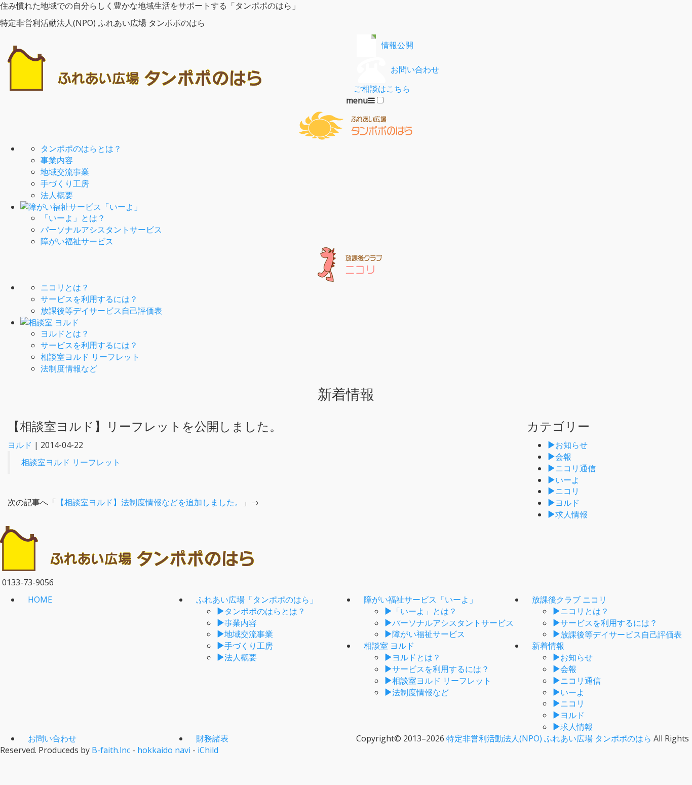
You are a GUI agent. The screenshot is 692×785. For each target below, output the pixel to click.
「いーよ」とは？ (73, 217)
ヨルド (20, 445)
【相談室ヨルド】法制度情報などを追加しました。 (149, 502)
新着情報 (548, 645)
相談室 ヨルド (389, 645)
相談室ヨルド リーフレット (90, 356)
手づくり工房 (65, 183)
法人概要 (57, 195)
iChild (208, 750)
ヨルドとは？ (65, 333)
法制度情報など (69, 368)
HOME (40, 599)
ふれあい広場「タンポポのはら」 (257, 599)
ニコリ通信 (575, 468)
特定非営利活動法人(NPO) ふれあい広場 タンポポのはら (548, 738)
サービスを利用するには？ (89, 299)
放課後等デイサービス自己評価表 (101, 310)
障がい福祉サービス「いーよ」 (420, 599)
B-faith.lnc (111, 750)
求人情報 (571, 514)
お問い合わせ (52, 738)
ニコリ (567, 491)
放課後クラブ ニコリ (569, 599)
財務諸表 (212, 738)
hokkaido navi (163, 750)
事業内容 (57, 160)
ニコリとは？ (65, 287)
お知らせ (571, 445)
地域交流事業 (65, 171)
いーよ (567, 479)
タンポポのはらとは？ (81, 148)
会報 (563, 456)
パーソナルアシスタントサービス (101, 229)
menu (357, 100)
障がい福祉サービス (77, 241)
